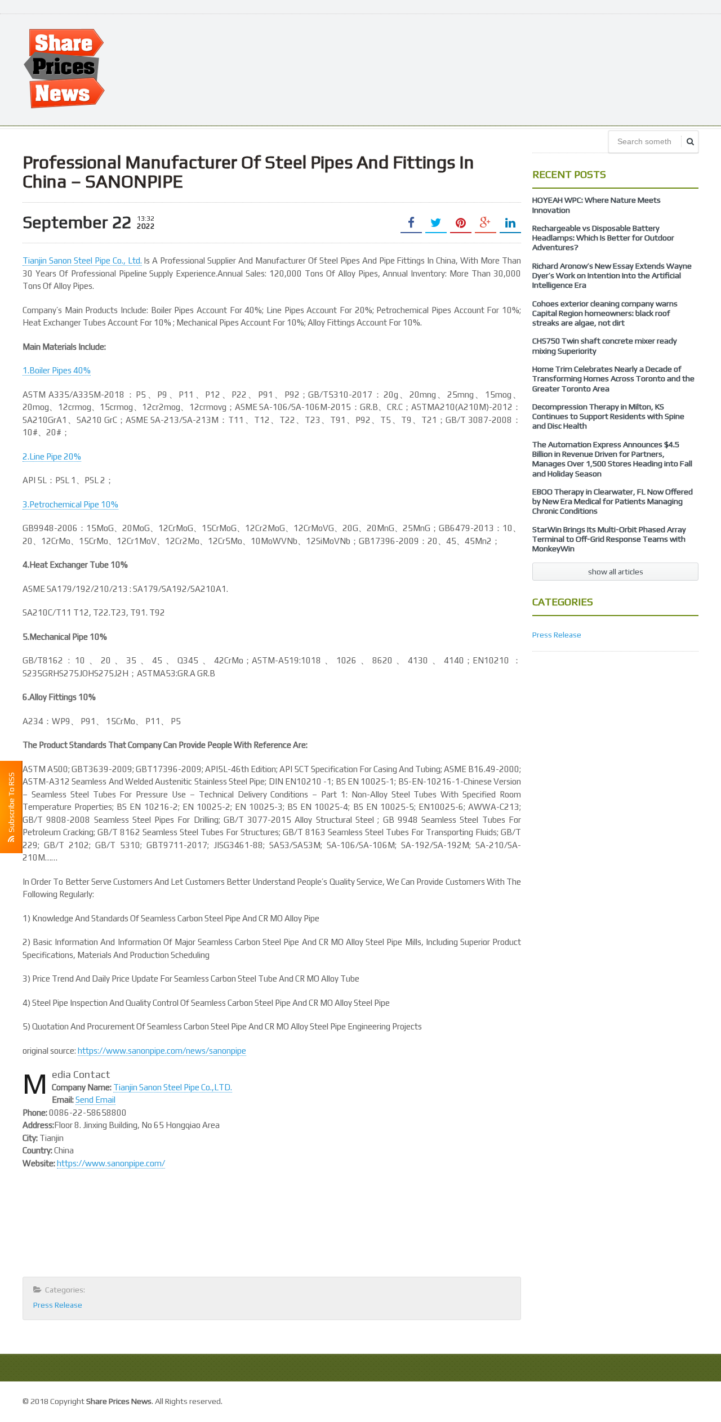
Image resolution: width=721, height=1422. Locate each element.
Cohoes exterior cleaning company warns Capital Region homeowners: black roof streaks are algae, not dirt (605, 313)
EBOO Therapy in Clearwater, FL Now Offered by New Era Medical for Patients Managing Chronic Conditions (612, 501)
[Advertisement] (493, 68)
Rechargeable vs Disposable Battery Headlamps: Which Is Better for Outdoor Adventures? (603, 238)
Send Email (95, 1099)
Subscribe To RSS (11, 804)
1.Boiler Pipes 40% (57, 370)
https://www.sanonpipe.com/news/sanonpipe (162, 1050)
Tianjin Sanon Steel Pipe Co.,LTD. (172, 1087)
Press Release (57, 1304)
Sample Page (672, 1399)
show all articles (615, 571)
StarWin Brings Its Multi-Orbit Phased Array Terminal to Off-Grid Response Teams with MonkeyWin (609, 539)
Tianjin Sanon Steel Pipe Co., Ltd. (82, 260)
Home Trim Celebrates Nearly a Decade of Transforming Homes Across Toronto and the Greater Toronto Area (613, 378)
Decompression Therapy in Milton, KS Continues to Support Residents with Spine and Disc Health (608, 416)
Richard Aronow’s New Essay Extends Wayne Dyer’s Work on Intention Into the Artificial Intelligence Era (612, 275)
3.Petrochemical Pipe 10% (70, 504)
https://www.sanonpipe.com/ (111, 1163)
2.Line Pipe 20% (52, 456)
